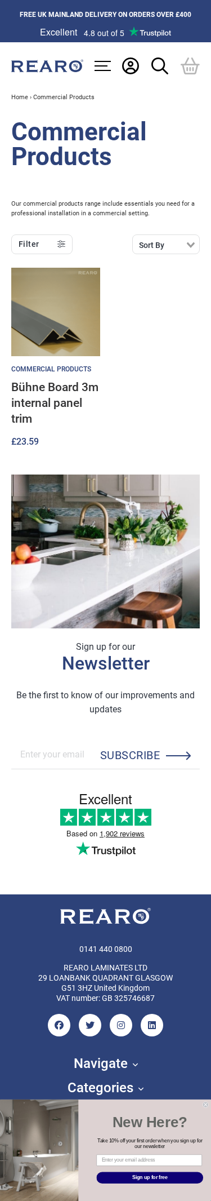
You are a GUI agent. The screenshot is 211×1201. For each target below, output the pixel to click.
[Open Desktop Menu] (103, 65)
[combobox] (166, 244)
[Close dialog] (206, 1105)
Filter (29, 244)
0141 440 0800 (105, 949)
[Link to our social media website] (59, 1025)
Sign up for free (150, 1177)
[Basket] (190, 65)
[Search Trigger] (159, 65)
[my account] (130, 65)
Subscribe (130, 754)
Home (19, 96)
